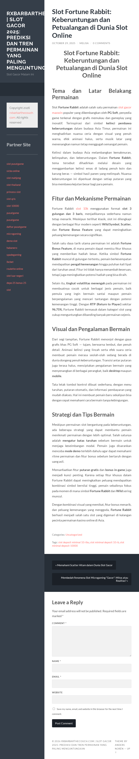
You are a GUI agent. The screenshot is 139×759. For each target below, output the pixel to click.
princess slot (14, 191)
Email (56, 676)
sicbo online (13, 170)
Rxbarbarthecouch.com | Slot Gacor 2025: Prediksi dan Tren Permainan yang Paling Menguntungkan (81, 745)
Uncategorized (74, 534)
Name (56, 661)
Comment (59, 623)
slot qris (11, 198)
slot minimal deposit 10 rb (104, 542)
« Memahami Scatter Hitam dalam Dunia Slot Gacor (84, 565)
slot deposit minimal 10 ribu (73, 542)
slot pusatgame (15, 163)
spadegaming (14, 254)
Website (57, 692)
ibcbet (10, 261)
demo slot (12, 240)
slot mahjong (14, 177)
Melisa (84, 43)
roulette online (15, 268)
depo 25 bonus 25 (16, 282)
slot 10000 (13, 205)
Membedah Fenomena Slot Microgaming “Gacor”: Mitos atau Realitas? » (94, 579)
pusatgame (13, 212)
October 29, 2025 (63, 43)
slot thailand (14, 184)
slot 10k (82, 208)
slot (9, 289)
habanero (12, 247)
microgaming (14, 233)
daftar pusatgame (16, 226)
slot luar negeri (15, 275)
